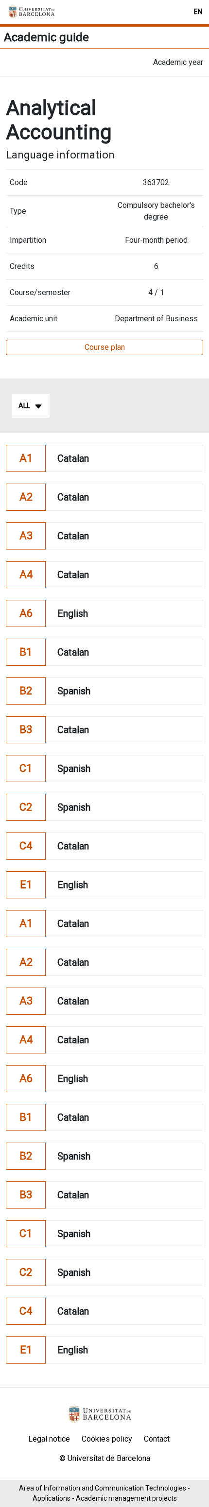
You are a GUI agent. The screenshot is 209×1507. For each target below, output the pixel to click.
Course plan (105, 347)
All (24, 405)
